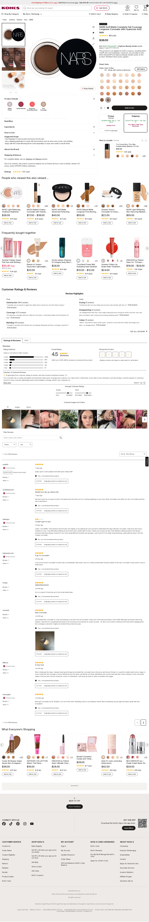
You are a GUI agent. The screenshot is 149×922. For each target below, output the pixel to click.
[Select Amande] (120, 93)
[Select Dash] (137, 819)
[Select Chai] (118, 156)
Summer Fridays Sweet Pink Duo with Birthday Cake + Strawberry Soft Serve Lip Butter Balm (11, 261)
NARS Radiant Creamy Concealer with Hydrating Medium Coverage (37, 210)
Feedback (147, 462)
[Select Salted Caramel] (88, 260)
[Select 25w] (38, 260)
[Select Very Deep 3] (103, 206)
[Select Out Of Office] (125, 328)
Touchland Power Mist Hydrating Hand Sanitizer (87, 265)
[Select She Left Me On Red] (8, 328)
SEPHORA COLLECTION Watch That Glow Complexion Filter (37, 824)
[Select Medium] (103, 819)
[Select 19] (92, 328)
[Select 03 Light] (28, 819)
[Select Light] (117, 819)
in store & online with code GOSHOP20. (98, 2)
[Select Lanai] (133, 206)
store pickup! (68, 2)
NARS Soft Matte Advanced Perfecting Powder (60, 210)
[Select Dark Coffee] (108, 100)
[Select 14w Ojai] (13, 819)
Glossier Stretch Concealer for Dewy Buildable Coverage (109, 210)
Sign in (101, 48)
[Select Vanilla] (114, 75)
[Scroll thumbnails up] (11, 92)
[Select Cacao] (102, 100)
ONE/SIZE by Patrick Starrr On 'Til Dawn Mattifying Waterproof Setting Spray (135, 261)
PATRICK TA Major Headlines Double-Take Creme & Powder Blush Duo (130, 333)
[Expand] (93, 44)
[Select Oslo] (88, 206)
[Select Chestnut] (102, 93)
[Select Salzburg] (128, 206)
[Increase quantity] (108, 108)
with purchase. (44, 2)
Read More (8, 121)
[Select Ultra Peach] (68, 819)
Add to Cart (8, 223)
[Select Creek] (63, 206)
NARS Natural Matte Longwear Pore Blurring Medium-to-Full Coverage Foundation (86, 210)
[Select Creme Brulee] (139, 75)
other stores (114, 130)
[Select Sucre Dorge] (133, 87)
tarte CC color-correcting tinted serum (111, 824)
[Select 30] (97, 328)
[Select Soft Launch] (115, 328)
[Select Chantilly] (102, 75)
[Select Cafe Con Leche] (102, 81)
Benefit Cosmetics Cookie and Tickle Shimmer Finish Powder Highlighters (86, 819)
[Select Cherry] (113, 260)
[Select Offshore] (53, 206)
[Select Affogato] (108, 75)
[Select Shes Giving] (139, 328)
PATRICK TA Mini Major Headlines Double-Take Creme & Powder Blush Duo (17, 333)
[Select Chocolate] (133, 93)
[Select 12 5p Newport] (8, 819)
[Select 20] (78, 328)
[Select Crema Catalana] (126, 81)
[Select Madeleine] (126, 75)
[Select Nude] (137, 156)
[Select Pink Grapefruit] (63, 819)
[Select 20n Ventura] (3, 819)
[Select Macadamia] (102, 87)
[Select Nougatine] (120, 75)
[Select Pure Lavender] (83, 260)
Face (25, 19)
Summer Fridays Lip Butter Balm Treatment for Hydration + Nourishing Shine (110, 265)
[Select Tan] (113, 819)
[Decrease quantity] (101, 108)
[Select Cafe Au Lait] (133, 75)
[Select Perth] (78, 206)
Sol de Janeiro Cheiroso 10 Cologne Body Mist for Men (62, 261)
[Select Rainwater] (78, 260)
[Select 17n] (28, 260)
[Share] (93, 38)
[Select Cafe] (139, 93)
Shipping (136, 116)
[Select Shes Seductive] (3, 328)
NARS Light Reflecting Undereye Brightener (11, 210)
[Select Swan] (122, 156)
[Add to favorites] (93, 27)
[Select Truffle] (114, 93)
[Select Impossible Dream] (18, 206)
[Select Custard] (133, 81)
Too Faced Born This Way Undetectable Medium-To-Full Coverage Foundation (127, 145)
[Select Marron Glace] (114, 81)
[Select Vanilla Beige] (108, 260)
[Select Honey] (120, 81)
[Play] (93, 32)
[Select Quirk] (128, 819)
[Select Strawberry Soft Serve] (103, 260)
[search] (25, 8)
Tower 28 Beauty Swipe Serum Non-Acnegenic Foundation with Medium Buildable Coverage (12, 824)
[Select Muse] (133, 819)
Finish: (101, 64)
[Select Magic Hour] (3, 206)
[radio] (111, 123)
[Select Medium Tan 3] (108, 206)
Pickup (111, 116)
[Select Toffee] (139, 81)
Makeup (19, 19)
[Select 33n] (33, 260)
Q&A (26, 402)
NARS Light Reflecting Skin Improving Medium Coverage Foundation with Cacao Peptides (135, 210)
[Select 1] (88, 328)
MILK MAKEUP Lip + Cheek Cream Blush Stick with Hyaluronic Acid (136, 824)
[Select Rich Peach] (53, 819)
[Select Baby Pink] (58, 819)
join (107, 48)
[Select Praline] (120, 87)
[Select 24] (83, 328)
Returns (38, 159)
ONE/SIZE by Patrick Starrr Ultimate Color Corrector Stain (60, 824)
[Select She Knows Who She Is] (27, 328)
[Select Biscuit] (126, 87)
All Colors (141, 69)
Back (5, 19)
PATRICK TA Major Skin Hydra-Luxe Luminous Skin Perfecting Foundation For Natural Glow (92, 333)
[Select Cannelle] (108, 81)
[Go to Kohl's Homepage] (11, 8)
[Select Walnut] (108, 93)
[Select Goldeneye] (13, 206)
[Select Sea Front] (68, 206)
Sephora (12, 19)
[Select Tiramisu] (108, 87)
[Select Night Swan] (8, 206)
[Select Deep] (108, 819)
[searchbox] (57, 8)
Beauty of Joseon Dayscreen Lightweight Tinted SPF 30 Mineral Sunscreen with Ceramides (36, 265)
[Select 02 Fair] (33, 819)
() (129, 152)
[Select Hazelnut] (126, 93)
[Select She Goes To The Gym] (18, 328)
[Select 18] (102, 328)
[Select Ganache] (132, 156)
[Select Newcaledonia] (83, 206)
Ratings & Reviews (12, 402)
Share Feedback (75, 868)
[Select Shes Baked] (130, 328)
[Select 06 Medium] (43, 819)
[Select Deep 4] (113, 206)
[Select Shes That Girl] (13, 328)
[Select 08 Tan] (38, 819)
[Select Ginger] (114, 87)
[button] (107, 35)
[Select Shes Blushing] (23, 328)
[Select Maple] (65, 328)
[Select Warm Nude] (127, 156)
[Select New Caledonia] (137, 206)
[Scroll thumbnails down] (16, 92)
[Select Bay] (58, 206)
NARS (31, 19)
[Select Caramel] (139, 87)
